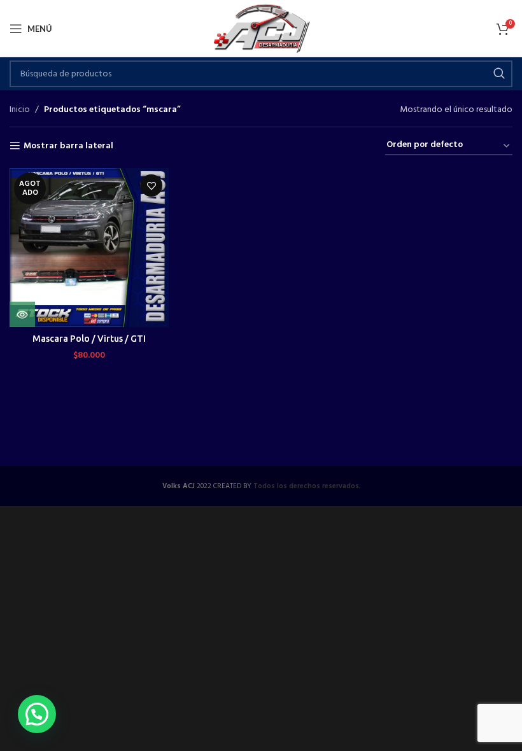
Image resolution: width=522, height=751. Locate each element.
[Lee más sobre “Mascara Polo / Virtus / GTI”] (22, 314)
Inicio (20, 110)
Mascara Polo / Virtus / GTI (89, 338)
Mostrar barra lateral (68, 146)
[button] (37, 714)
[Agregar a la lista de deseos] (151, 185)
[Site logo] (261, 29)
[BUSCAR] (499, 73)
